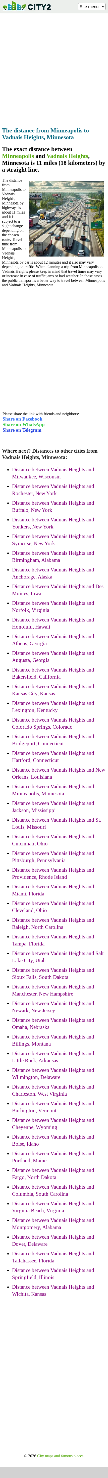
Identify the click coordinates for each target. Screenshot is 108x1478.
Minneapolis (18, 156)
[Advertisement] (54, 68)
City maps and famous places (60, 1456)
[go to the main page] (26, 11)
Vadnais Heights (67, 156)
